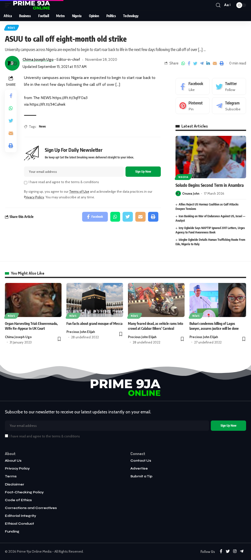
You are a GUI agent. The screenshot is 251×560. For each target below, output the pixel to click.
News (11, 27)
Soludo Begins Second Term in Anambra (210, 185)
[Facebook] (192, 86)
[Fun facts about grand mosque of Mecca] (94, 300)
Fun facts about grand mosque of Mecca (94, 323)
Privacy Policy (34, 197)
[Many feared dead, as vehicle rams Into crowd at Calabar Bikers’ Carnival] (156, 300)
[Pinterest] (192, 105)
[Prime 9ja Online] (31, 5)
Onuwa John (190, 193)
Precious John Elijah (80, 332)
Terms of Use (79, 191)
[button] (59, 339)
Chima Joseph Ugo (18, 337)
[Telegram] (229, 105)
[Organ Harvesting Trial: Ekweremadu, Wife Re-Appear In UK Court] (33, 300)
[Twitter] (229, 86)
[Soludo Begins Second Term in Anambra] (211, 157)
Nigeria (183, 177)
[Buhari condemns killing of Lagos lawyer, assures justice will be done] (217, 300)
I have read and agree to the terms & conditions (64, 182)
